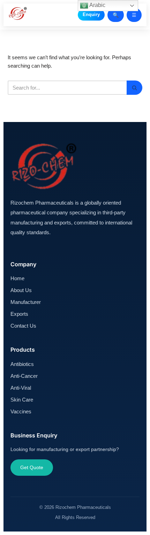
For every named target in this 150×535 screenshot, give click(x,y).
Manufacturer (25, 302)
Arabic (96, 5)
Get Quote (31, 467)
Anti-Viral (20, 388)
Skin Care (21, 400)
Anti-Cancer (24, 376)
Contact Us (23, 326)
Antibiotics (22, 364)
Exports (19, 314)
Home (17, 278)
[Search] (134, 88)
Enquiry (91, 14)
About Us (21, 290)
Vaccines (20, 411)
